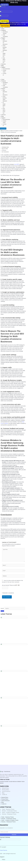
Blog (2, 65)
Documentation (6, 69)
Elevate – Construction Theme (9, 810)
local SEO (16, 164)
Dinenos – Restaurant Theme (9, 814)
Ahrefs (6, 423)
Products (3, 30)
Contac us (4, 794)
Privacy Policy (5, 789)
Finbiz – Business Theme (8, 809)
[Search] (2, 611)
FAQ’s (3, 859)
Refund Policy (5, 788)
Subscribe (14, 834)
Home (2, 28)
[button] (1, 78)
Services (3, 64)
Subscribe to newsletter (8, 593)
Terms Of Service (6, 791)
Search (2, 608)
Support (3, 67)
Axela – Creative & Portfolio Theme (10, 812)
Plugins (3, 38)
